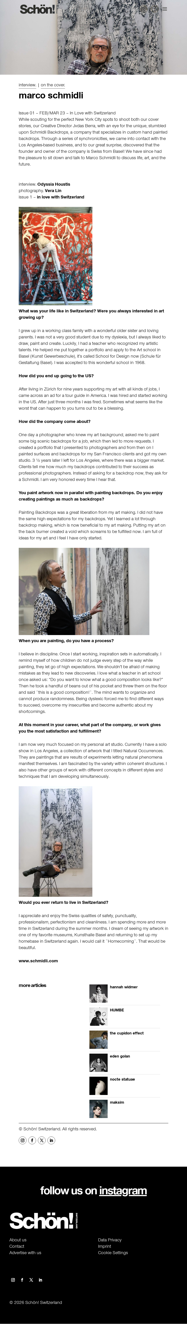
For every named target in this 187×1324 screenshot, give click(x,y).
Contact (16, 1246)
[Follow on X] (42, 1140)
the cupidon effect (127, 1033)
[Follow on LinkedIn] (51, 1140)
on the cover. (53, 84)
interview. (27, 84)
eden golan (120, 1056)
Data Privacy (110, 1239)
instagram (123, 1190)
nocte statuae (122, 1079)
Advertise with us (25, 1252)
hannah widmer (124, 987)
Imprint (104, 1246)
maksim (117, 1102)
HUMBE (117, 1010)
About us (17, 1239)
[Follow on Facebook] (32, 1140)
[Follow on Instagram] (22, 1140)
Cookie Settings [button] (113, 1252)
